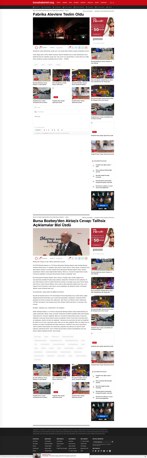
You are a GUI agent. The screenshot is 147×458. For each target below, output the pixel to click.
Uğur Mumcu (38, 359)
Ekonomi (76, 2)
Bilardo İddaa (48, 448)
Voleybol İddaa (48, 450)
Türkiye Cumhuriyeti (81, 355)
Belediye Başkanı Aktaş (56, 340)
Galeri (97, 2)
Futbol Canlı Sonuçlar (62, 448)
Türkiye (70, 355)
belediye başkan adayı (68, 336)
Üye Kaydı (35, 443)
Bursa (67, 10)
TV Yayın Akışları (73, 450)
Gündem (65, 2)
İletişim (34, 450)
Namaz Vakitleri (80, 7)
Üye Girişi (35, 441)
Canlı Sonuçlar (100, 7)
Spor (70, 2)
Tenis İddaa (83, 446)
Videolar (90, 2)
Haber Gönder (72, 446)
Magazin (83, 2)
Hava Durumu (47, 7)
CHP (36, 344)
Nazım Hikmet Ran (39, 355)
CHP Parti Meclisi (45, 344)
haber (36, 64)
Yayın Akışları (68, 7)
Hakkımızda (35, 448)
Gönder (38, 130)
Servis (58, 2)
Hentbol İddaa (48, 446)
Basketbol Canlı (84, 448)
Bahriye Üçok (55, 336)
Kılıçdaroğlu (80, 348)
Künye (34, 446)
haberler (50, 64)
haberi (42, 64)
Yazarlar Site (84, 443)
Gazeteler (103, 2)
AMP (82, 450)
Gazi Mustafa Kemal (73, 344)
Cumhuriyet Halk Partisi (58, 344)
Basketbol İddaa (48, 443)
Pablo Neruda (50, 355)
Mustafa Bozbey (38, 352)
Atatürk (46, 336)
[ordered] (52, 130)
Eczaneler (90, 7)
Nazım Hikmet (77, 352)
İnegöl (59, 348)
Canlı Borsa (58, 7)
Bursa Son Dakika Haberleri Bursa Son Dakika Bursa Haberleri (48, 10)
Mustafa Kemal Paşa (66, 352)
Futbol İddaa (48, 441)
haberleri (58, 64)
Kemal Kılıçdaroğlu (69, 348)
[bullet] (54, 130)
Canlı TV (37, 7)
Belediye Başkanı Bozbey (72, 340)
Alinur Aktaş (38, 336)
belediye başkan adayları (40, 340)
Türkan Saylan (61, 355)
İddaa (110, 7)
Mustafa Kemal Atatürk (51, 352)
